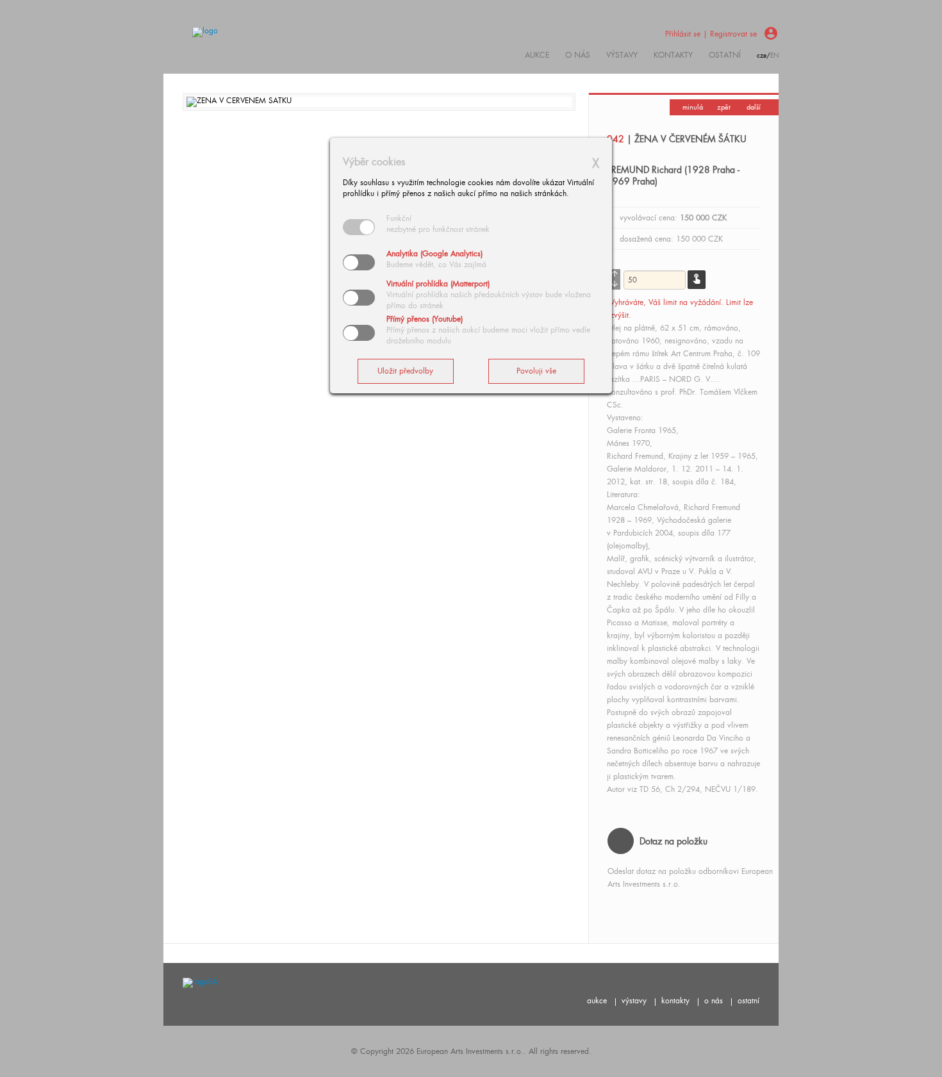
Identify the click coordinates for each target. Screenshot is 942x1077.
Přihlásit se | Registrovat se (711, 34)
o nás (713, 1001)
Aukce (537, 55)
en (774, 55)
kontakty (673, 55)
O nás (577, 55)
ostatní (725, 55)
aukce (597, 1001)
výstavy (622, 55)
